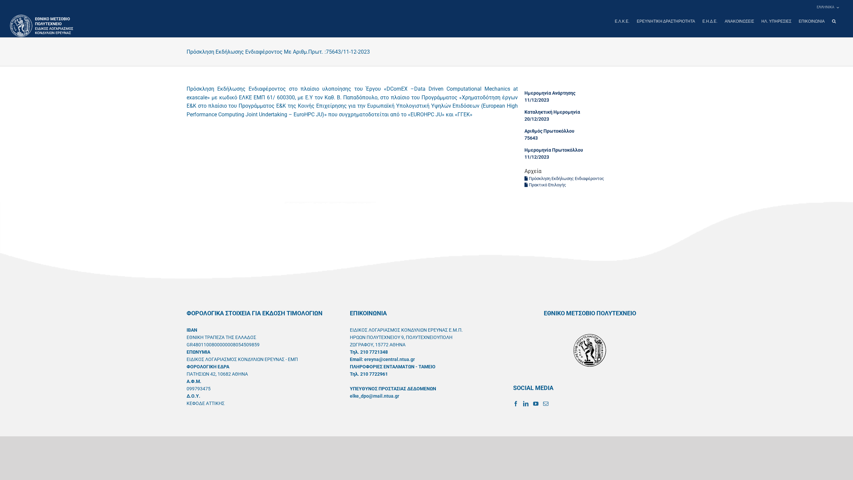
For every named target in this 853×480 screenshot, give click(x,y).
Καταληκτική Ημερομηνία (552, 112)
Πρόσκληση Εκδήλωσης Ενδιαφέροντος (566, 178)
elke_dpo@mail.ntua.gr (374, 396)
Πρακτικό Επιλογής (547, 184)
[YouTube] (535, 403)
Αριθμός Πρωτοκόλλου (549, 131)
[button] (834, 21)
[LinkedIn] (525, 403)
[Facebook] (515, 403)
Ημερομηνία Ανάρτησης (549, 93)
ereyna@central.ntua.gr (389, 359)
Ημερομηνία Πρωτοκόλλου (553, 150)
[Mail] (545, 403)
